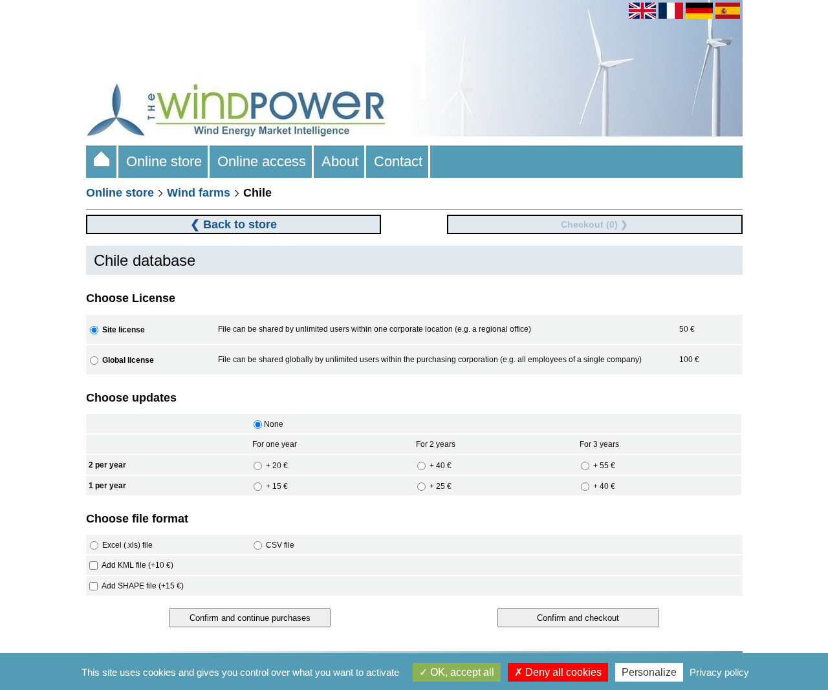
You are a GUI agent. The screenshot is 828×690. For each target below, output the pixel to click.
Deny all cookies (562, 672)
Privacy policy (719, 672)
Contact (398, 161)
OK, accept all (461, 672)
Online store (164, 161)
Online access (262, 161)
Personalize (649, 672)
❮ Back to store (233, 224)
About (340, 161)
